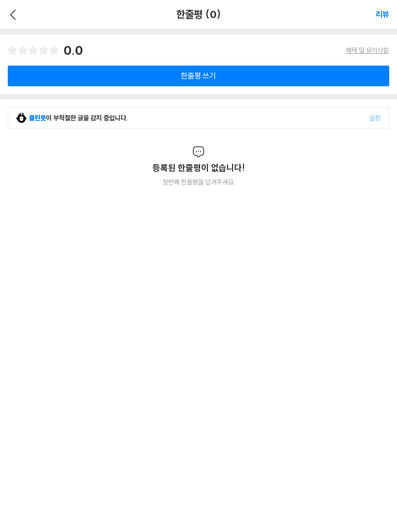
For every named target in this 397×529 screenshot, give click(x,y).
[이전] (11, 14)
